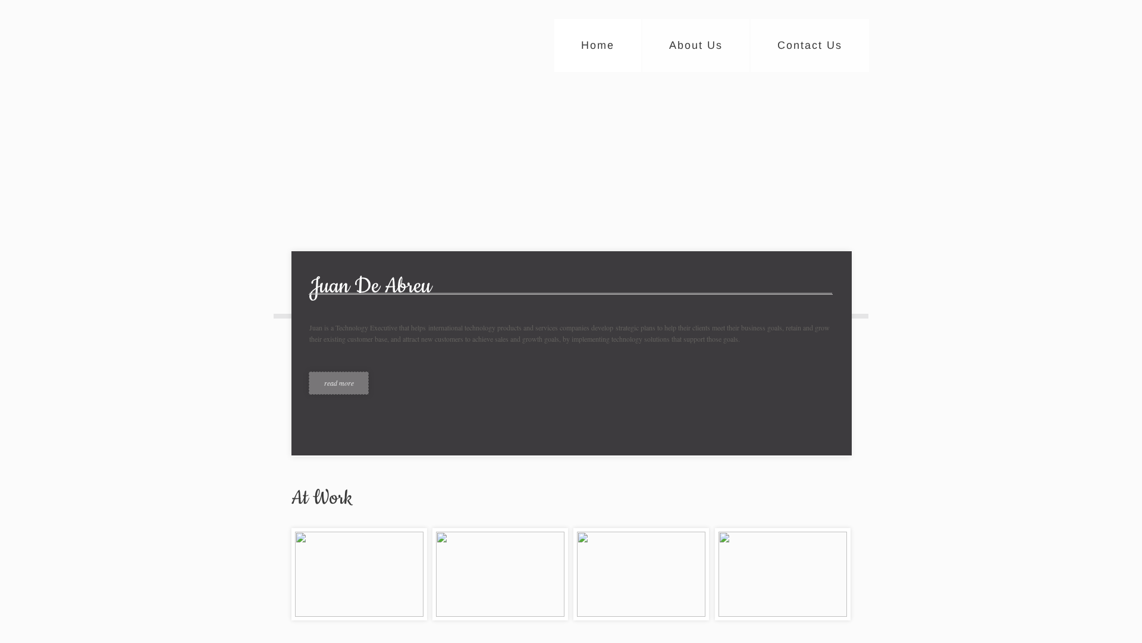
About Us (696, 45)
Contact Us (809, 45)
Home (597, 45)
